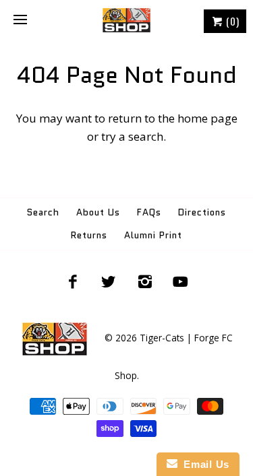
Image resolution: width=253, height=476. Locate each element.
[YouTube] (181, 281)
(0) (231, 20)
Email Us (203, 464)
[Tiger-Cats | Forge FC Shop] (126, 20)
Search (43, 212)
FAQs (149, 212)
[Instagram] (145, 281)
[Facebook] (72, 281)
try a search (132, 136)
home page (207, 118)
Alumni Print (153, 235)
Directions (202, 212)
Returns (89, 235)
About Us (98, 212)
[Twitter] (109, 281)
